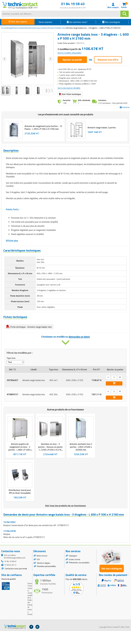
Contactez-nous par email (15, 568)
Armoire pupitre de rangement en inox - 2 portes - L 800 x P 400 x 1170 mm (19, 448)
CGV (38, 559)
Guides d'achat (74, 559)
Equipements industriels (18, 27)
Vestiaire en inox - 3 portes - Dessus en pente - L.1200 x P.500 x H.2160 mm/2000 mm (50, 448)
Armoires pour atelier (38, 27)
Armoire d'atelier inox (56, 27)
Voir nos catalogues (111, 568)
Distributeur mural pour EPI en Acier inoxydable (20, 491)
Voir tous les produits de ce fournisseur (65, 505)
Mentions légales (43, 563)
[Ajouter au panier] (114, 383)
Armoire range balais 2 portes (102, 127)
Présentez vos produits (79, 562)
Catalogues (73, 555)
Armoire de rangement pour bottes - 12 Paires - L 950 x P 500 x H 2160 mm (43, 127)
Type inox (11, 358)
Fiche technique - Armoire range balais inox (31, 327)
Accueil (4, 28)
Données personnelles (46, 566)
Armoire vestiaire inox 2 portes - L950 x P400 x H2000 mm (81, 446)
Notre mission (42, 555)
